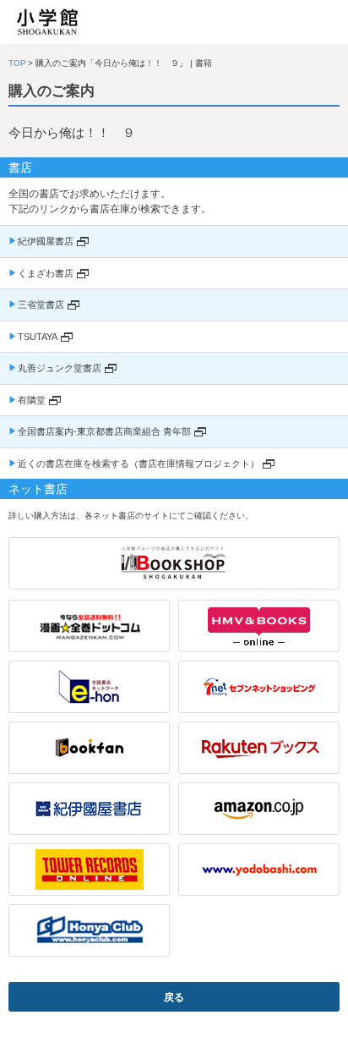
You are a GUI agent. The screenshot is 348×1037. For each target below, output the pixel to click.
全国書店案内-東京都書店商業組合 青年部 (104, 431)
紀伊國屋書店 (45, 241)
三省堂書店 (41, 304)
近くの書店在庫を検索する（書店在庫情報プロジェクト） (138, 463)
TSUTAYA (37, 337)
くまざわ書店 (45, 273)
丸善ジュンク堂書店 (59, 368)
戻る (174, 997)
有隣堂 (32, 400)
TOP (17, 63)
